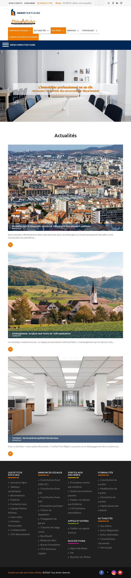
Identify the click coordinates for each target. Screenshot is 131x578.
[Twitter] (108, 3)
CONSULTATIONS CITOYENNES (23, 37)
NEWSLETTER (45, 3)
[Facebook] (113, 3)
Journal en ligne (18, 482)
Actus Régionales (109, 530)
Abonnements (17, 495)
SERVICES (71, 30)
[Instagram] (121, 3)
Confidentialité (18, 529)
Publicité (15, 499)
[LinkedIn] (117, 3)
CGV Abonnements (20, 534)
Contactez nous (18, 504)
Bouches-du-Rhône (80, 556)
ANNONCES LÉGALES (19, 30)
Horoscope (106, 547)
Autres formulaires (50, 544)
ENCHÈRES (57, 30)
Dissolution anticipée (51, 505)
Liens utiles (16, 517)
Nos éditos (106, 525)
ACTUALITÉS (40, 30)
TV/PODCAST (88, 30)
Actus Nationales (109, 534)
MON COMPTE (15, 3)
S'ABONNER (29, 3)
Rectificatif (46, 536)
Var (72, 552)
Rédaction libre (48, 540)
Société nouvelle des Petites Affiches (25, 572)
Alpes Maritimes (78, 548)
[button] (18, 45)
